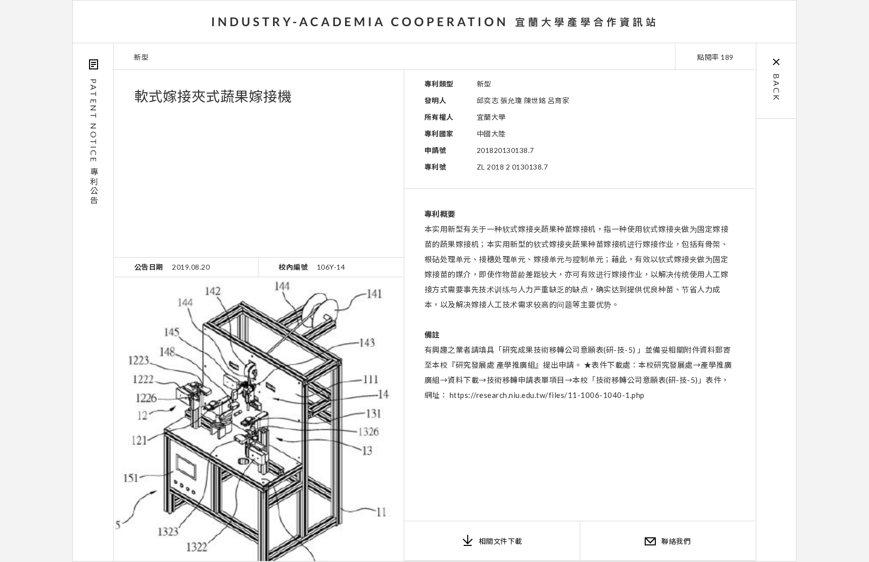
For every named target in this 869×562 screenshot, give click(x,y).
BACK (776, 87)
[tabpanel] (258, 419)
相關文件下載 (501, 541)
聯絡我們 (675, 541)
